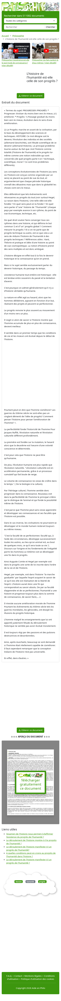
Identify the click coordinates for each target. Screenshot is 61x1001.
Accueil (5, 35)
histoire (19, 881)
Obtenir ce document (31, 95)
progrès (42, 881)
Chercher (50, 26)
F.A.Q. (9, 975)
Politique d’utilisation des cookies (37, 979)
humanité (30, 881)
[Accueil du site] (30, 5)
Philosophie (18, 35)
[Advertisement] (14, 82)
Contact (18, 975)
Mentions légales (33, 975)
